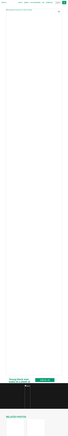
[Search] (64, 2)
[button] (59, 11)
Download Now (45, 380)
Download (11, 433)
